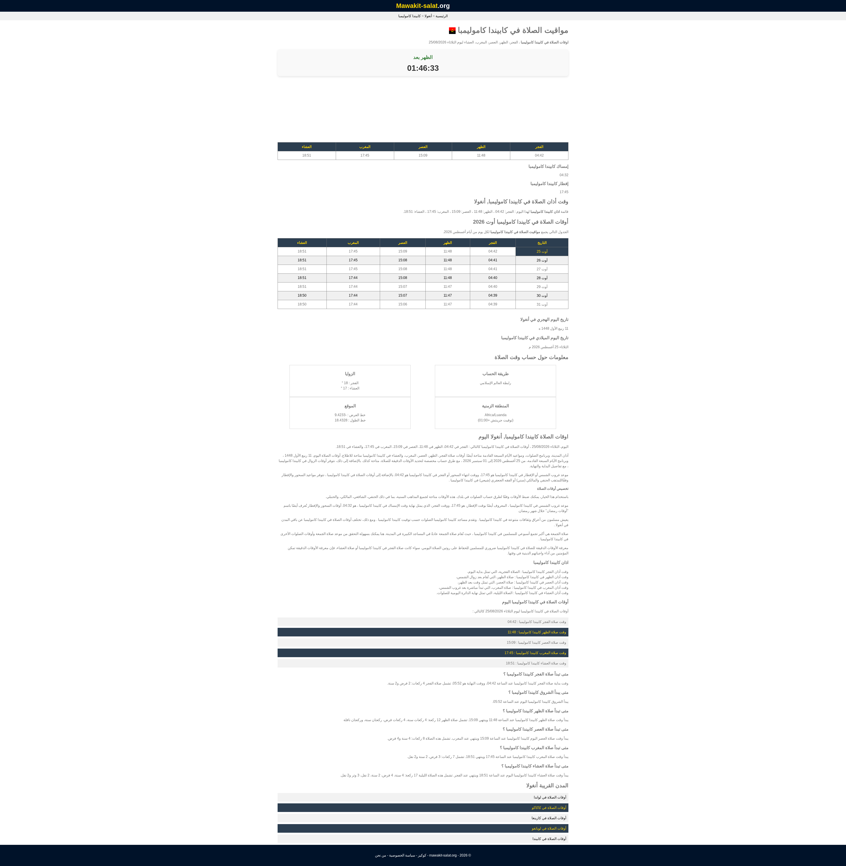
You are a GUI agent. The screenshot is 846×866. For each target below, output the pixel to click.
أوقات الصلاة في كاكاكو (549, 808)
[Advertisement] (436, 111)
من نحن (380, 855)
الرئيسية (442, 16)
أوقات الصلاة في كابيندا (549, 839)
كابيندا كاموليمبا (409, 16)
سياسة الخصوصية (402, 855)
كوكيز (422, 855)
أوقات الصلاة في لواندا (550, 797)
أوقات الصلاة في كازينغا (549, 818)
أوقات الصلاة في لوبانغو (549, 828)
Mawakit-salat (417, 5)
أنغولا (428, 16)
